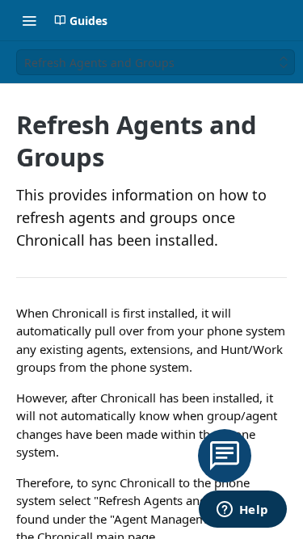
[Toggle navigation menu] (29, 20)
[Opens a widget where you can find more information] (242, 511)
